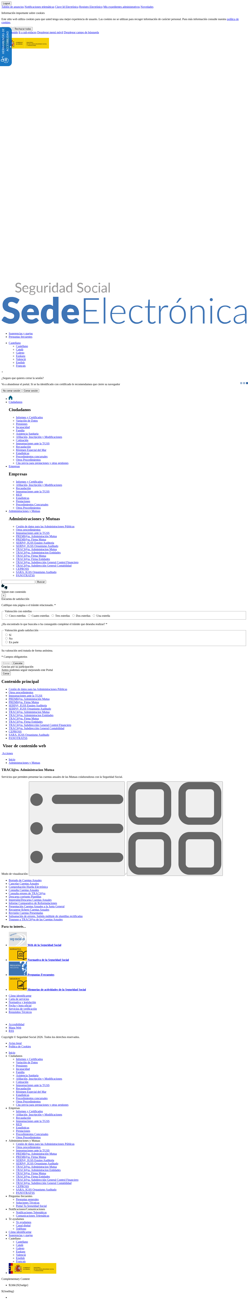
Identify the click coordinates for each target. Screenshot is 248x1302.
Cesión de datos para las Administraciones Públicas (45, 526)
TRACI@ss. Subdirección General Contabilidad (44, 565)
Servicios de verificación (23, 1008)
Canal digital (23, 1225)
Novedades (147, 6)
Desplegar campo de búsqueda (81, 32)
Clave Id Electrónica (66, 6)
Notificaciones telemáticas (39, 6)
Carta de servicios (19, 999)
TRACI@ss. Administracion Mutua (36, 549)
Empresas (14, 466)
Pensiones (21, 423)
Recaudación (23, 446)
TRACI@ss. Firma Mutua (31, 555)
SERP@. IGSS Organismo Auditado (37, 546)
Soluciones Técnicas (27, 1202)
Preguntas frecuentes (20, 336)
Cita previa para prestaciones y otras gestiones (42, 463)
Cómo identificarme (20, 995)
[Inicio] (124, 322)
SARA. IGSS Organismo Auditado (36, 572)
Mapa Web (15, 1027)
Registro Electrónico (91, 6)
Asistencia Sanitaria (27, 433)
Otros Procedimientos (28, 459)
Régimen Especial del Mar (31, 450)
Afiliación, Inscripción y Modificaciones (39, 436)
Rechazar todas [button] (23, 29)
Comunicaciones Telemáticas (32, 1215)
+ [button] (2, 371)
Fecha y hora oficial (20, 1005)
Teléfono (21, 1228)
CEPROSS (22, 568)
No (11, 638)
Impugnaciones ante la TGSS (33, 443)
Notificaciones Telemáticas (31, 1212)
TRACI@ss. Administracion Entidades (38, 552)
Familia (20, 430)
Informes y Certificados (29, 417)
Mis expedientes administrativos (121, 6)
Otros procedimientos (28, 529)
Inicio (12, 1052)
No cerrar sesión (11, 390)
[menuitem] (128, 333)
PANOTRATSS (25, 575)
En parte (14, 642)
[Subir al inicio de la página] (3, 1018)
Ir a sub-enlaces (27, 32)
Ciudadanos (15, 402)
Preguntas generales (27, 1199)
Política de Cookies (20, 1046)
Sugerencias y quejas (21, 333)
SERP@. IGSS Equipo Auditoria (35, 542)
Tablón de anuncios (12, 6)
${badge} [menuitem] (19, 1285)
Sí (10, 635)
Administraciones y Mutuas (24, 511)
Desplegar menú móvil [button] (50, 32)
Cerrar (6, 673)
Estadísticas (22, 453)
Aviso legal (15, 1043)
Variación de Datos (27, 420)
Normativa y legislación (22, 1002)
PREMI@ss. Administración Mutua (36, 536)
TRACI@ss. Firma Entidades (33, 559)
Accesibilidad (16, 1024)
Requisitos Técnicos (20, 1012)
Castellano (15, 342)
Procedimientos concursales (32, 456)
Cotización (22, 440)
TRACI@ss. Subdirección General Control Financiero (47, 562)
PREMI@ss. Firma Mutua (31, 539)
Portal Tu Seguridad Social (31, 1205)
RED (19, 494)
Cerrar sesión (31, 390)
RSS (11, 1030)
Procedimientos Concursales (32, 504)
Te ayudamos (23, 1222)
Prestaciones (23, 501)
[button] (124, 589)
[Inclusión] (25, 46)
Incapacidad (23, 427)
